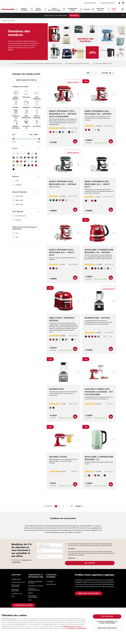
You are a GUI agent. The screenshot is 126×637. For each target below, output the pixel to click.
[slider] (13, 139)
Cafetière (18, 185)
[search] (122, 9)
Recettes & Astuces (100, 9)
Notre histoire (51, 584)
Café (17, 180)
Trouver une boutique (23, 605)
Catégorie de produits (20, 87)
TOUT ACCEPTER (107, 616)
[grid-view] (110, 73)
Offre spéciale (17, 212)
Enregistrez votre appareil (88, 593)
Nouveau (18, 220)
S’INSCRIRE (91, 563)
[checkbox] (15, 181)
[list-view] (113, 73)
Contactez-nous (16, 594)
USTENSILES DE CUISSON (72, 9)
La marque (49, 581)
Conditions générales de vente (35, 582)
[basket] (123, 3)
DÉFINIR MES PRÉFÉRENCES (107, 628)
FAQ (12, 596)
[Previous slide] (49, 94)
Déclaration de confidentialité (76, 628)
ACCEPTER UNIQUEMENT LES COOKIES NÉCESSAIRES (107, 622)
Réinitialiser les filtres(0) (26, 80)
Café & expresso (38, 9)
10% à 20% (19, 196)
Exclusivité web (20, 216)
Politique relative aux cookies (72, 626)
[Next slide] (78, 94)
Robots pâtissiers (24, 9)
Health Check (16, 579)
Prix (24, 135)
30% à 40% (19, 204)
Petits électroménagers (54, 9)
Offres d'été (114, 9)
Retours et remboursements (34, 589)
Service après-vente (90, 3)
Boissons (15, 176)
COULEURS (87, 9)
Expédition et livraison (35, 586)
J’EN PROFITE (74, 15)
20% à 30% (19, 200)
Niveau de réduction (19, 192)
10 (72, 506)
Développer (71, 548)
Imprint (30, 593)
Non (17, 237)
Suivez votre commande (15, 585)
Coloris (15, 148)
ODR (29, 600)
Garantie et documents (15, 590)
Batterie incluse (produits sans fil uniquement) (24, 228)
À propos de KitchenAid (107, 3)
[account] (119, 3)
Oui (17, 233)
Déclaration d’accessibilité (33, 596)
